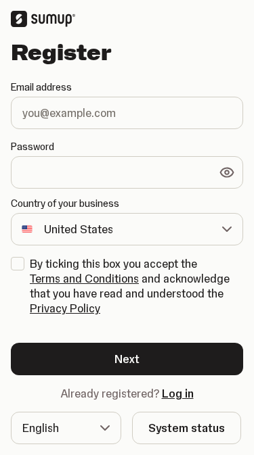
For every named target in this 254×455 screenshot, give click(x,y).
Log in (178, 393)
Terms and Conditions (84, 278)
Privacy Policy (65, 308)
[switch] (226, 172)
